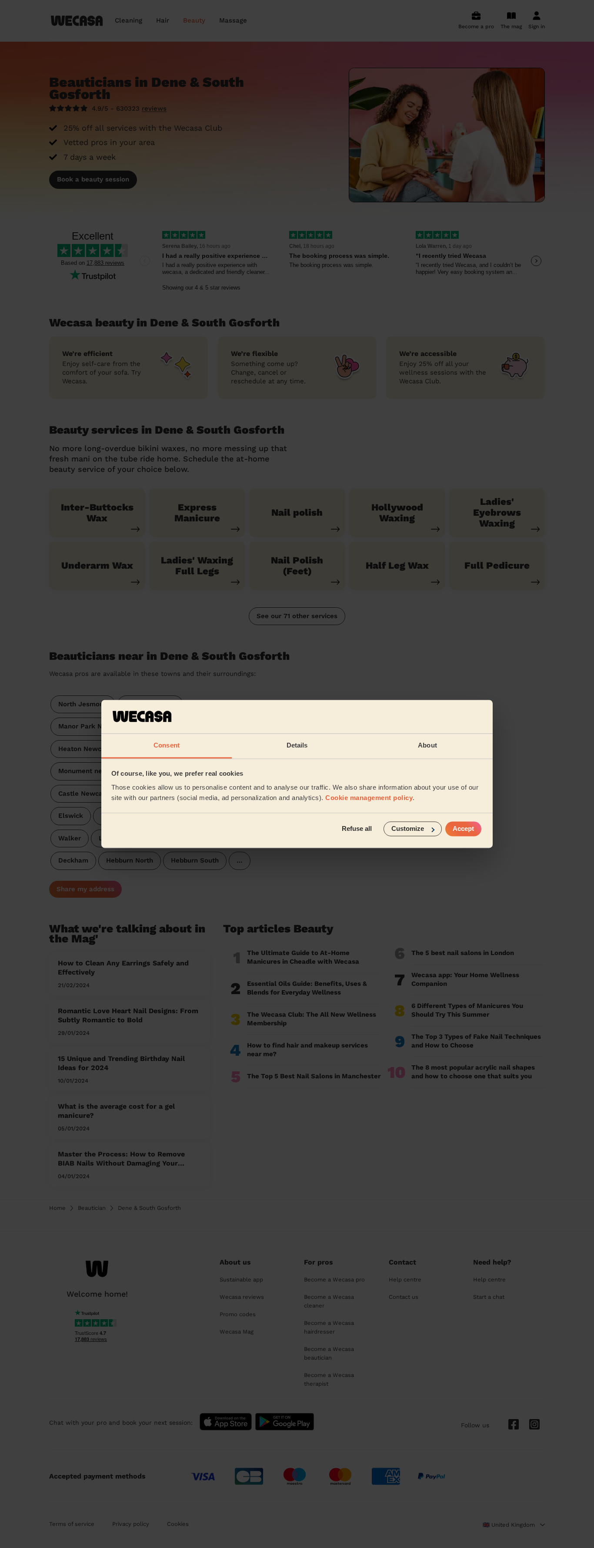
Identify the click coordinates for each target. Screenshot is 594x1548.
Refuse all (357, 829)
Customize (407, 829)
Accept (463, 829)
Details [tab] (297, 745)
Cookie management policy (369, 797)
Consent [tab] (167, 745)
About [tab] (427, 745)
